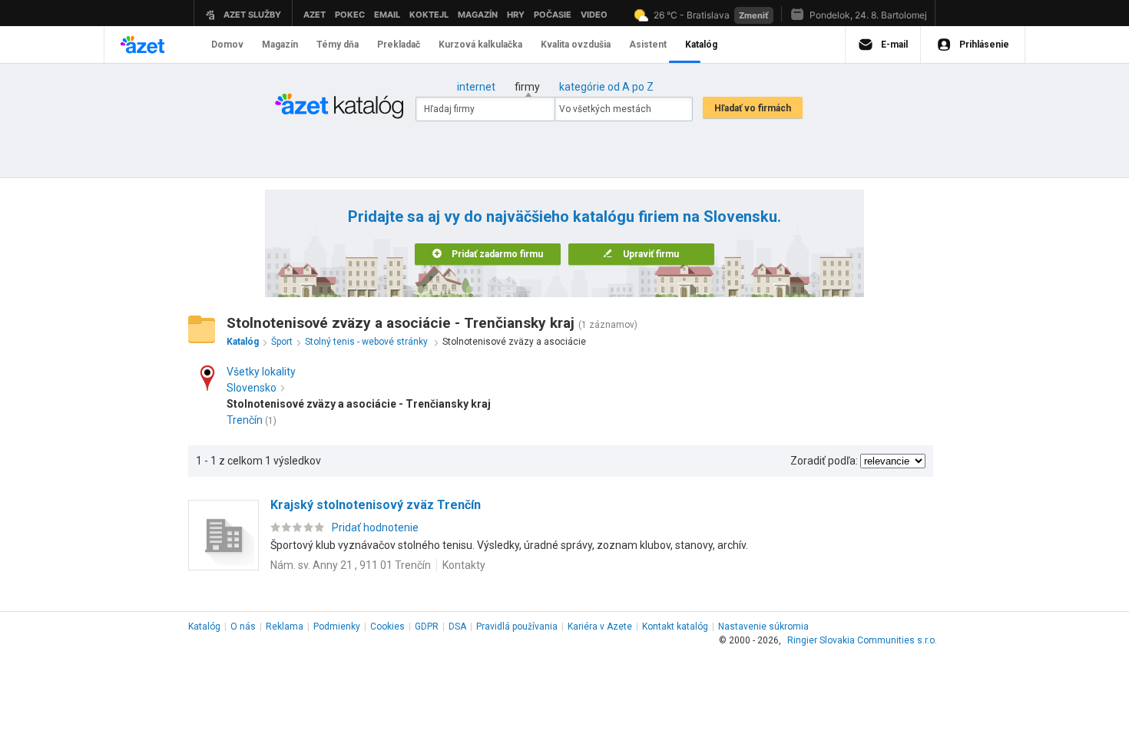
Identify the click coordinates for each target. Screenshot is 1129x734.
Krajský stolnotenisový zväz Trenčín (375, 505)
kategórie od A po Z (606, 87)
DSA (457, 626)
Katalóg (204, 626)
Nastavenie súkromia (763, 626)
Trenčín (245, 420)
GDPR (427, 626)
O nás (243, 626)
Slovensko (251, 388)
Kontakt (675, 626)
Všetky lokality (261, 371)
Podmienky (336, 626)
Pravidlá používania (517, 626)
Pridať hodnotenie (375, 527)
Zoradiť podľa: (824, 461)
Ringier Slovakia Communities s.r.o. (862, 640)
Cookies (387, 626)
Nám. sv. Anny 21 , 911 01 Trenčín (350, 565)
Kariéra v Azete (600, 626)
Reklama (284, 626)
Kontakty (463, 565)
